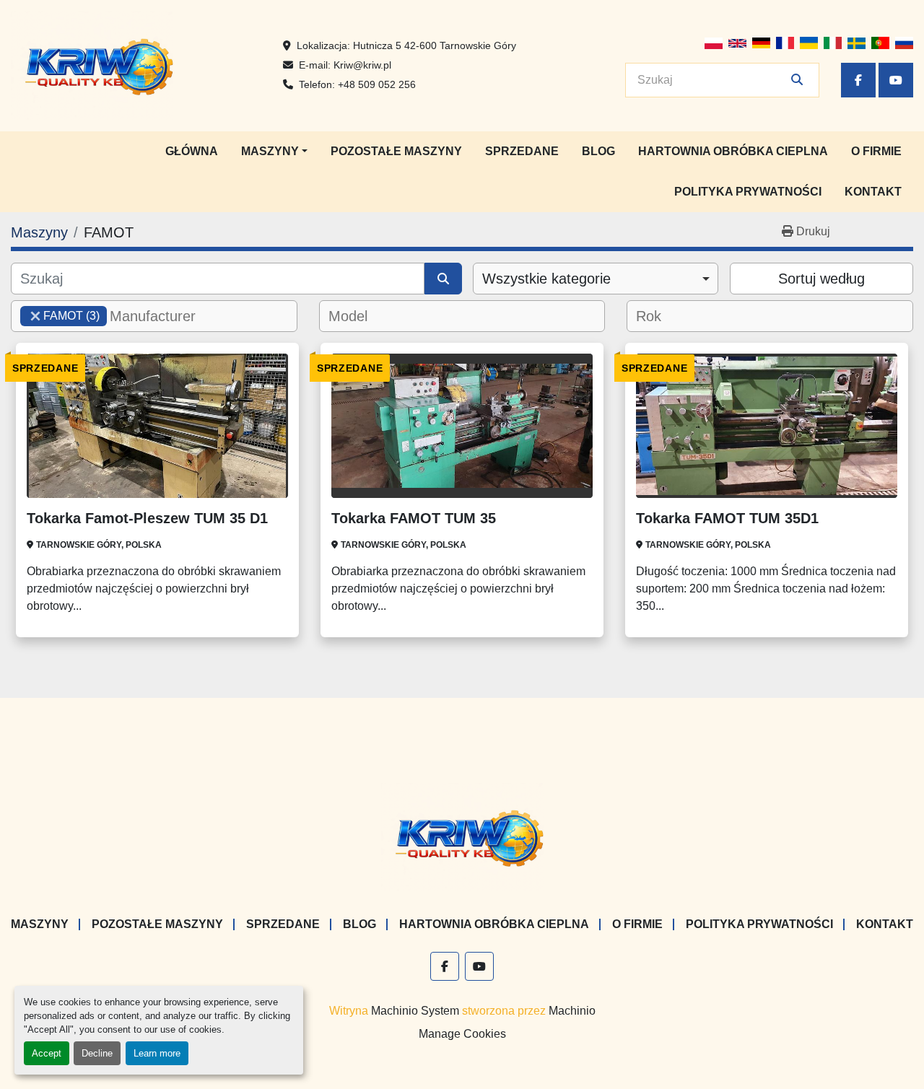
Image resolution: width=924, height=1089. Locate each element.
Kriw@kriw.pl (362, 65)
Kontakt (873, 191)
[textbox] (161, 316)
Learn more (157, 1053)
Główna (191, 151)
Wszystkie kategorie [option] (546, 279)
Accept (46, 1053)
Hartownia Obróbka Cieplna (733, 151)
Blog (598, 151)
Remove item (35, 316)
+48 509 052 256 (377, 84)
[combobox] (595, 278)
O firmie (876, 151)
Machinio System (415, 1011)
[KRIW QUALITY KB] (462, 836)
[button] (274, 151)
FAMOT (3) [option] (60, 316)
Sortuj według (821, 279)
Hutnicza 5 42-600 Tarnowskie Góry (434, 45)
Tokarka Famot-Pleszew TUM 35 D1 (147, 518)
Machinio (572, 1011)
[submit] (797, 80)
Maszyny (270, 151)
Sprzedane (522, 151)
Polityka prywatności (747, 191)
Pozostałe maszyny (396, 151)
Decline (97, 1053)
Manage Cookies (462, 1034)
